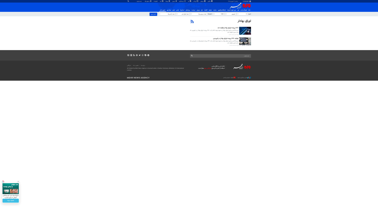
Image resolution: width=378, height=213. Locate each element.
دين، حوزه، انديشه (231, 10)
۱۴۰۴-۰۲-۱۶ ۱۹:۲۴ (233, 45)
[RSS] (192, 21)
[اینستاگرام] (142, 55)
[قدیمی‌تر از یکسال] (245, 41)
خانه (249, 10)
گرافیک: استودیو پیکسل (228, 77)
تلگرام (209, 1)
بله (188, 1)
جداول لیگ (147, 1)
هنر (238, 10)
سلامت (215, 10)
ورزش (198, 10)
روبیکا (167, 1)
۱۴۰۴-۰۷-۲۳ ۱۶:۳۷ (233, 35)
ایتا (161, 1)
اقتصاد (205, 10)
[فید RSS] (134, 55)
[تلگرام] (148, 55)
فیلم (173, 10)
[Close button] (18, 182)
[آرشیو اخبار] (131, 55)
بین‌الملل (188, 10)
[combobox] (242, 14)
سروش (202, 1)
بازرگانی (129, 65)
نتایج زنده (156, 1)
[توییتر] (140, 55)
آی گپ (195, 1)
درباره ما (143, 65)
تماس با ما (136, 65)
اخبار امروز (153, 14)
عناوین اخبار (162, 10)
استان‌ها (182, 10)
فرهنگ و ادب (243, 10)
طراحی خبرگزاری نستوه (242, 77)
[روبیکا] (137, 55)
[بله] (145, 55)
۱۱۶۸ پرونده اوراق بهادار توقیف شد (228, 28)
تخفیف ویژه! (10, 201)
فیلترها (210, 14)
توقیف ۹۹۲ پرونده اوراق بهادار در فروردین (225, 38)
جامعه (210, 10)
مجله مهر (169, 10)
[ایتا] (128, 55)
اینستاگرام (181, 1)
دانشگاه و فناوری (222, 10)
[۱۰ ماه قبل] (245, 31)
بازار (202, 10)
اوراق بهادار (244, 21)
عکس (177, 10)
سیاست (193, 10)
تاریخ (250, 14)
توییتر (173, 1)
